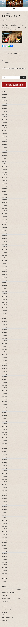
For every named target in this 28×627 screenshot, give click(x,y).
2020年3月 (4, 304)
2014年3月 (4, 504)
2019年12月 (4, 313)
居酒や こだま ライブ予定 (11, 2)
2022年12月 (4, 224)
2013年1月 (4, 542)
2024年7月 (4, 172)
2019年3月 (4, 338)
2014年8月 (4, 490)
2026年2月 (4, 119)
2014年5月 (4, 498)
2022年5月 (4, 244)
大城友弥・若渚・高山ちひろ (8, 592)
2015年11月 (4, 448)
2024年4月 (4, 180)
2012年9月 (4, 553)
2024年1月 (4, 188)
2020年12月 (4, 282)
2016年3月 (4, 437)
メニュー (15, 8)
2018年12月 (4, 346)
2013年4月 (4, 534)
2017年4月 (4, 401)
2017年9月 (4, 387)
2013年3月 (4, 537)
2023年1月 (4, 222)
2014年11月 (4, 481)
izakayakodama (13, 13)
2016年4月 (4, 434)
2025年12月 (4, 125)
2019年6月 (4, 329)
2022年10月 (4, 230)
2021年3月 (4, 277)
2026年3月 (4, 116)
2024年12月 (4, 158)
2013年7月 (4, 526)
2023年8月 (4, 202)
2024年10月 (4, 163)
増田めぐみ (4, 595)
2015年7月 (4, 459)
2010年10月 (4, 581)
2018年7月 (4, 360)
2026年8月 (4, 103)
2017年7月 (4, 393)
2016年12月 (4, 412)
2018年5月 (4, 365)
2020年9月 (4, 291)
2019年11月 (4, 316)
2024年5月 (4, 177)
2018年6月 (4, 363)
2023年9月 (4, 199)
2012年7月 (4, 559)
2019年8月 (4, 324)
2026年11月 (4, 94)
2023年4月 (4, 213)
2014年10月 (4, 484)
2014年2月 (4, 506)
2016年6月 (4, 429)
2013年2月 (4, 540)
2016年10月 (4, 418)
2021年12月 (4, 257)
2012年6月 (4, 562)
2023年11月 (4, 194)
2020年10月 (4, 288)
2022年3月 (4, 249)
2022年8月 (4, 235)
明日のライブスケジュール (8, 615)
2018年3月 (4, 371)
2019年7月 (4, 327)
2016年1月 (4, 443)
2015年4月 (4, 468)
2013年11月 (4, 515)
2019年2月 (4, 340)
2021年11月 (4, 260)
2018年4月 (4, 368)
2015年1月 (4, 476)
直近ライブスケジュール (7, 617)
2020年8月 (4, 293)
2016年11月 (4, 415)
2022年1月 (4, 255)
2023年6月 (4, 208)
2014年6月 (4, 495)
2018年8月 (4, 357)
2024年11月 (4, 161)
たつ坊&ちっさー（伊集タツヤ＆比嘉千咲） (12, 589)
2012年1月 (4, 576)
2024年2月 (4, 186)
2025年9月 (4, 133)
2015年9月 (4, 454)
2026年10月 (4, 97)
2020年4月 (4, 302)
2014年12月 (4, 479)
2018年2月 (4, 374)
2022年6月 (4, 241)
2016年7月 (4, 426)
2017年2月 (4, 407)
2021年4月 (4, 274)
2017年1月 (4, 410)
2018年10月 (4, 351)
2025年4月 (4, 147)
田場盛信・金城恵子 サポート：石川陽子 (11, 598)
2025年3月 (4, 150)
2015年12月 (4, 446)
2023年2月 (4, 219)
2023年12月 (4, 191)
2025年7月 (4, 139)
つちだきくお (5, 601)
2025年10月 (4, 130)
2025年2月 (4, 152)
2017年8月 (4, 390)
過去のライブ (17, 53)
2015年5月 (4, 465)
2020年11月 (4, 285)
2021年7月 (4, 269)
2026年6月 (4, 108)
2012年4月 (4, 567)
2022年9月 (4, 233)
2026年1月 (4, 122)
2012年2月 (4, 573)
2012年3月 (4, 570)
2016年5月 (4, 432)
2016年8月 (4, 423)
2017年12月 (4, 379)
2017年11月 (4, 382)
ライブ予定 (13, 53)
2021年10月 (4, 263)
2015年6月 (4, 462)
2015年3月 (4, 470)
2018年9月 (4, 354)
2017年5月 (4, 399)
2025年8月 (4, 136)
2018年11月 (4, 349)
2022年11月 (4, 227)
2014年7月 (4, 493)
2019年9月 (4, 321)
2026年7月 (4, 105)
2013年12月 (4, 512)
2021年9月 (4, 266)
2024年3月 (4, 183)
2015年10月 (4, 451)
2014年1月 (4, 509)
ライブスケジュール (7, 53)
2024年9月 (4, 166)
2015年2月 (4, 473)
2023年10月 (4, 197)
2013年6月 (4, 528)
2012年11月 (4, 548)
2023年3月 (4, 216)
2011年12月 (4, 578)
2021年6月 (4, 271)
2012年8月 (4, 556)
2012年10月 (4, 551)
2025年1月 (4, 155)
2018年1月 (4, 376)
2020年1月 (4, 310)
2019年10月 (4, 318)
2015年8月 (4, 457)
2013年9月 (4, 520)
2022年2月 (4, 252)
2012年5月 (4, 564)
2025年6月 (4, 141)
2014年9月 (4, 487)
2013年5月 (4, 531)
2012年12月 (4, 545)
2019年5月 (4, 332)
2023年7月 (4, 205)
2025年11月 (4, 127)
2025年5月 (4, 144)
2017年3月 (4, 404)
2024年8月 (4, 169)
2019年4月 (4, 335)
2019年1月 (4, 343)
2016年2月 (4, 440)
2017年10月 (4, 385)
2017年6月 (4, 396)
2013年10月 (4, 517)
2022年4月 (4, 246)
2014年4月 (4, 501)
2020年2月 (4, 307)
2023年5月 (4, 210)
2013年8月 (4, 523)
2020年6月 (4, 299)
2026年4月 (4, 114)
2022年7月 (4, 238)
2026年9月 (4, 100)
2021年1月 (4, 280)
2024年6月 (4, 175)
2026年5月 (4, 111)
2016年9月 (4, 421)
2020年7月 (4, 296)
